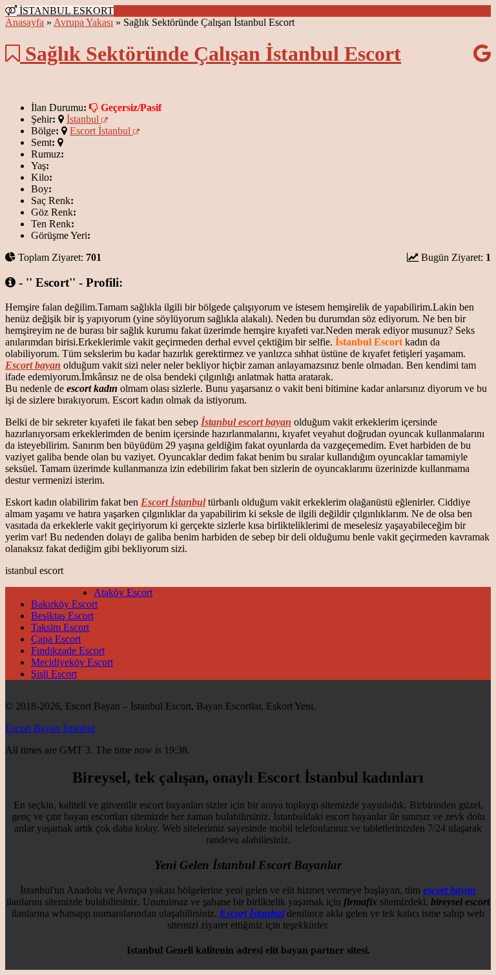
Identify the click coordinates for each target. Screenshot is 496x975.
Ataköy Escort (123, 592)
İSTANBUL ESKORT (65, 10)
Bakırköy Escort (64, 604)
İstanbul (84, 119)
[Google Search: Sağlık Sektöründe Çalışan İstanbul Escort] (482, 53)
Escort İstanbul (101, 130)
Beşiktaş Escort (62, 615)
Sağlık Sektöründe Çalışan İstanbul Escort (210, 53)
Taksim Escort (60, 627)
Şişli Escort (54, 673)
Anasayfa (24, 22)
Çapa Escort (56, 638)
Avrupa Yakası (83, 22)
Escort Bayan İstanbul (50, 728)
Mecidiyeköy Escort (72, 662)
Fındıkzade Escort (68, 650)
